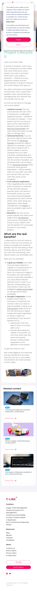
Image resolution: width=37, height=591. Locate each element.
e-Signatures (11, 520)
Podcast (9, 538)
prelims (25, 206)
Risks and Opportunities (16, 129)
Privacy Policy (10, 21)
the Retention (23, 218)
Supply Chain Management (16, 508)
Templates (10, 540)
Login (19, 562)
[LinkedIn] (7, 574)
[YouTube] (10, 574)
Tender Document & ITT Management (15, 511)
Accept (18, 39)
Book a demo (11, 551)
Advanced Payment (20, 165)
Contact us (10, 548)
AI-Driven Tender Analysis (15, 517)
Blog (7, 533)
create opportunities (24, 289)
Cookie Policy (11, 555)
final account (12, 308)
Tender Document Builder (16, 515)
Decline (18, 45)
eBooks (9, 535)
